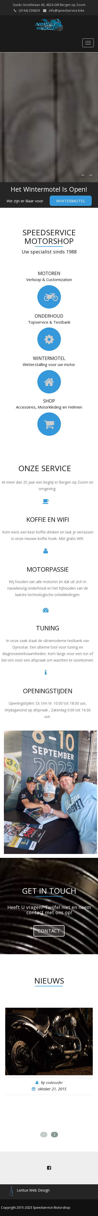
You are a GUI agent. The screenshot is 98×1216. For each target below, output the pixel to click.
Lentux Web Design (33, 1190)
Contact (49, 931)
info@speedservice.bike (66, 10)
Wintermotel (70, 200)
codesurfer (54, 1082)
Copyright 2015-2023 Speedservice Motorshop (35, 1207)
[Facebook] (49, 1168)
